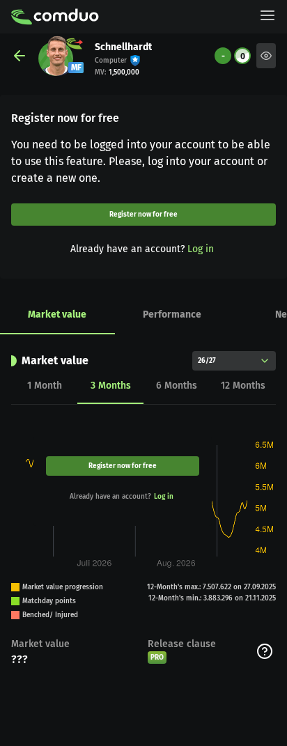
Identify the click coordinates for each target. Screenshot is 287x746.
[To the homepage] (55, 16)
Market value (57, 314)
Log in (200, 249)
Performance (172, 314)
